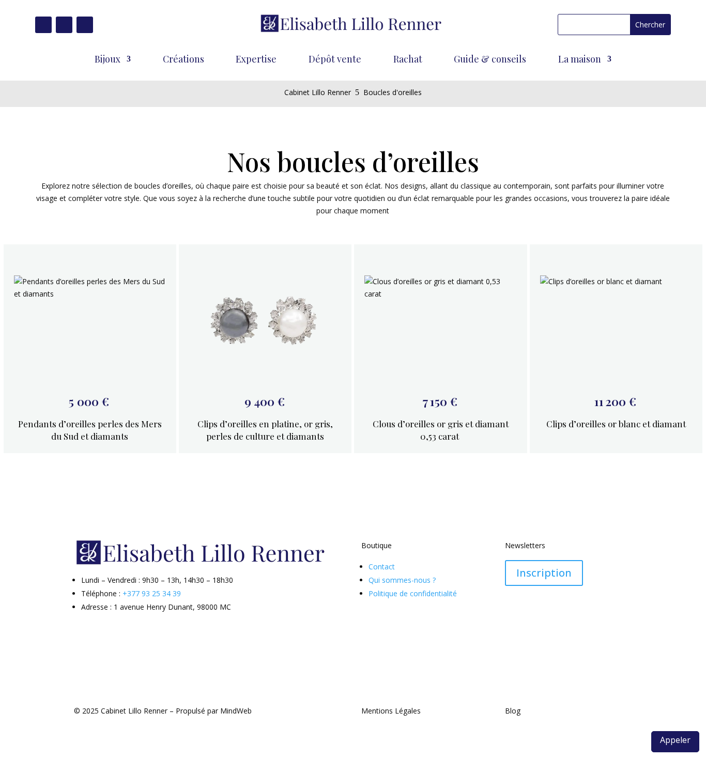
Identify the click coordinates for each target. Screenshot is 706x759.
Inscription (544, 573)
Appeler (675, 740)
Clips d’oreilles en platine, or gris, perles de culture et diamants (265, 430)
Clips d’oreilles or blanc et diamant (616, 423)
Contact (382, 566)
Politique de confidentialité (413, 593)
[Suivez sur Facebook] (43, 25)
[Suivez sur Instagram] (64, 25)
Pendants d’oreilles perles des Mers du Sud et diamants (90, 430)
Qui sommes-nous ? (402, 580)
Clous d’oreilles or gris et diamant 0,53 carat (441, 430)
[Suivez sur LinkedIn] (84, 25)
